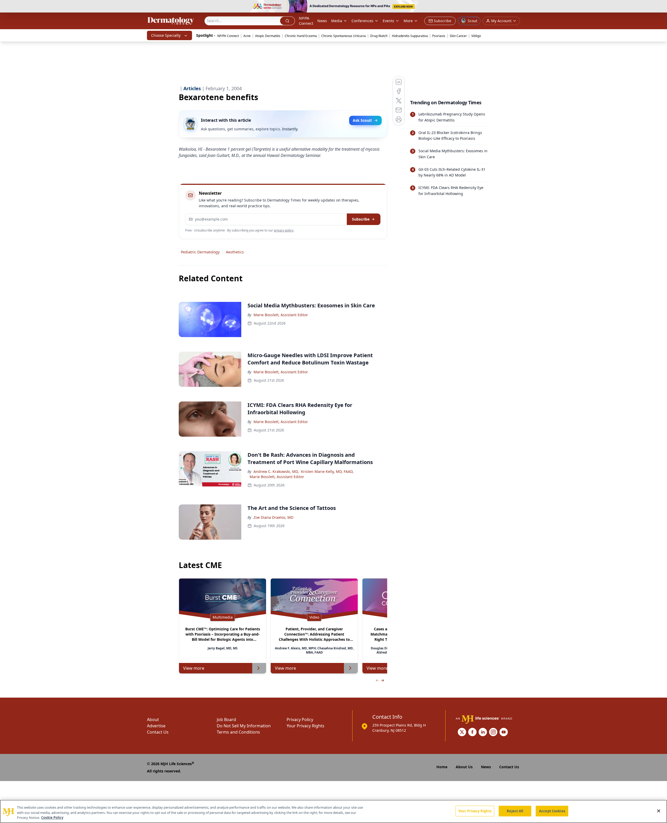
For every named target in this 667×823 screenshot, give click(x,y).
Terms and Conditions (238, 732)
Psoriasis (438, 36)
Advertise (156, 726)
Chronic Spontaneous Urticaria (343, 36)
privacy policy (283, 230)
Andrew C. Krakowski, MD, (276, 471)
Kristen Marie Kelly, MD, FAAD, (327, 471)
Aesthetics (235, 251)
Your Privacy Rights (305, 726)
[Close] (658, 810)
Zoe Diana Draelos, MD (273, 517)
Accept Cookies (552, 810)
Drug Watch (378, 36)
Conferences (362, 20)
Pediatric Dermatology (200, 251)
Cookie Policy (52, 817)
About (153, 719)
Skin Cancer (458, 36)
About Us (464, 766)
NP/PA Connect (306, 21)
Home (441, 766)
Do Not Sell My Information (244, 726)
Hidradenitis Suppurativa (410, 36)
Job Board (226, 719)
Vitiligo (476, 36)
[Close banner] (660, 6)
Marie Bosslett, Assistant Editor (281, 314)
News (322, 20)
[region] (333, 811)
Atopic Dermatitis (267, 36)
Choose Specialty (166, 35)
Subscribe (360, 219)
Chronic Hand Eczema (301, 36)
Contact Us (158, 732)
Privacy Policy (300, 719)
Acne (247, 36)
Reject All (515, 810)
